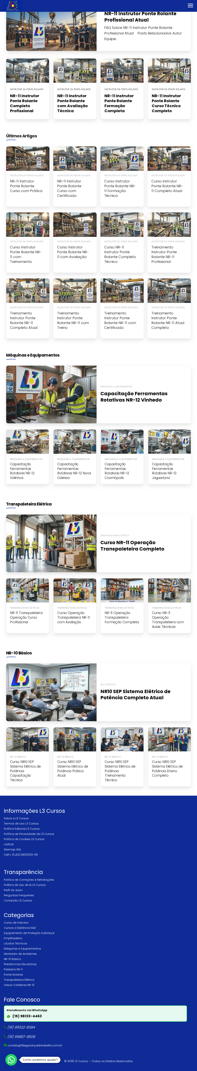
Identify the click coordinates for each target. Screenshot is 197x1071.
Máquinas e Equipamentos (33, 355)
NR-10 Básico (19, 653)
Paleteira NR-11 (13, 969)
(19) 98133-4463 (27, 1016)
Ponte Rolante (13, 975)
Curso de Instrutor (16, 923)
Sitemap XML (12, 849)
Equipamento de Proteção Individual (29, 933)
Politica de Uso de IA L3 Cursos (25, 885)
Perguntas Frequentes (19, 895)
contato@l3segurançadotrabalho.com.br (35, 1045)
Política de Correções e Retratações (29, 880)
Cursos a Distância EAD (20, 928)
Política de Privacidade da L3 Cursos (29, 834)
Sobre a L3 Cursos (16, 818)
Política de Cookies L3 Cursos (24, 839)
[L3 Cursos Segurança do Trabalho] (12, 6)
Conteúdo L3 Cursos (18, 900)
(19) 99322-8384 (21, 1027)
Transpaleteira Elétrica (29, 504)
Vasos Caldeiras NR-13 (19, 985)
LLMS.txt (9, 844)
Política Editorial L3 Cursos (22, 829)
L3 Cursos (82, 1061)
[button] (11, 1060)
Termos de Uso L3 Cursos (21, 823)
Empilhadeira (13, 938)
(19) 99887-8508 (21, 1036)
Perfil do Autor (13, 890)
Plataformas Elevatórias (20, 964)
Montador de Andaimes (20, 954)
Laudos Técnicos (15, 943)
